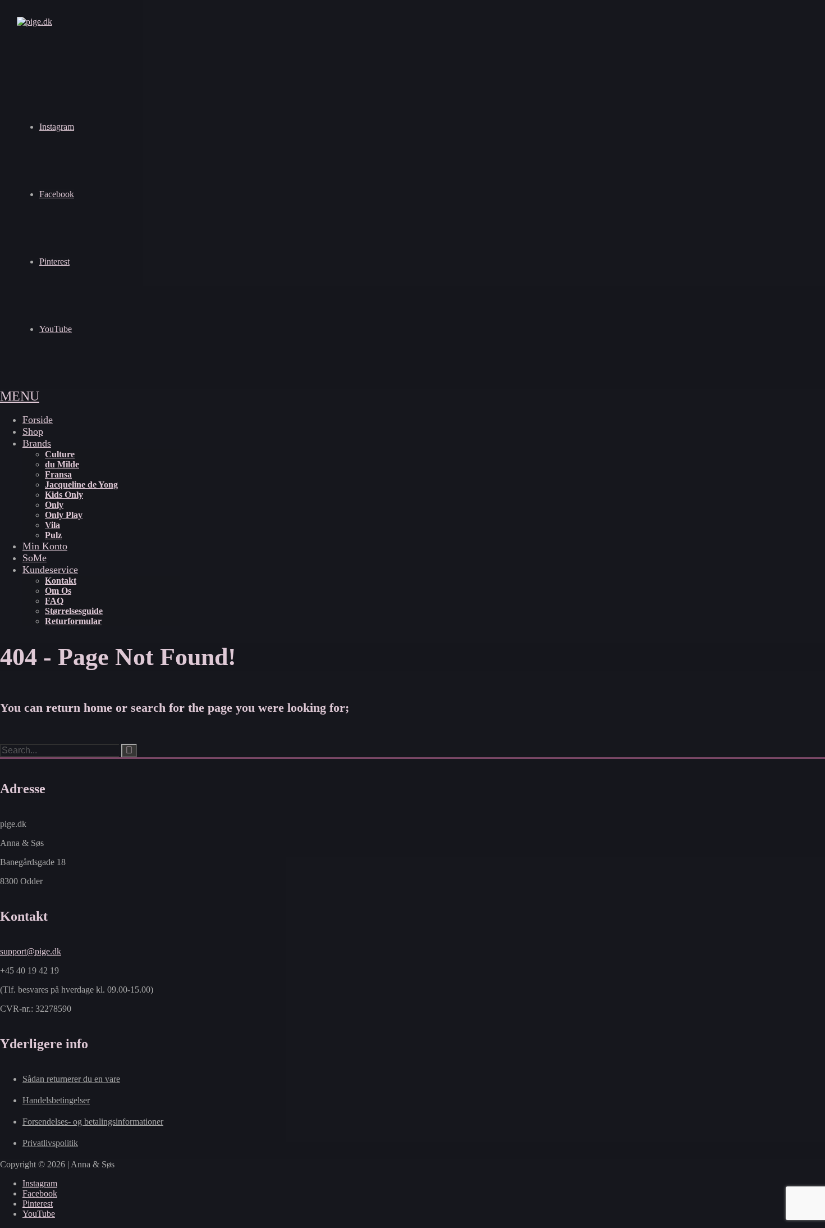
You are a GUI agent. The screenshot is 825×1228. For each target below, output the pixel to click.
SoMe (34, 557)
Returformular (73, 621)
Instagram (56, 126)
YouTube (55, 329)
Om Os (58, 590)
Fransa (58, 474)
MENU (19, 396)
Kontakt (60, 580)
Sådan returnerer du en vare (71, 1079)
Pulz (53, 535)
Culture (60, 454)
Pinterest (54, 261)
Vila (52, 525)
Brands (36, 443)
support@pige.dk (30, 951)
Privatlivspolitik (50, 1143)
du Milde (62, 464)
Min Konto (44, 546)
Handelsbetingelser (56, 1100)
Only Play (63, 515)
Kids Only (64, 494)
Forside (37, 419)
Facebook (56, 194)
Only (54, 505)
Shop (32, 431)
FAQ (54, 601)
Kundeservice (50, 569)
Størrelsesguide (74, 611)
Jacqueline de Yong (81, 484)
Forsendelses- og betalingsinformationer (92, 1121)
